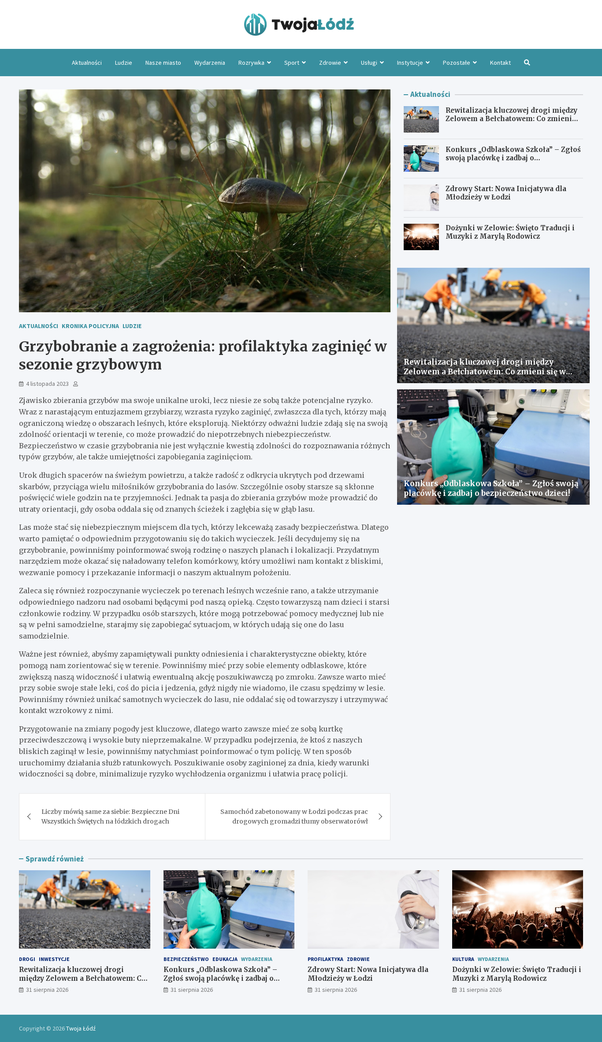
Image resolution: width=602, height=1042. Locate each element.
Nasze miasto (163, 63)
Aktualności (87, 63)
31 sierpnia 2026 (47, 990)
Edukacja (225, 959)
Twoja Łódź (81, 1028)
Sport (291, 63)
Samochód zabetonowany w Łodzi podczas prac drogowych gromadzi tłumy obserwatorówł (294, 816)
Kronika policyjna (90, 326)
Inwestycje (54, 959)
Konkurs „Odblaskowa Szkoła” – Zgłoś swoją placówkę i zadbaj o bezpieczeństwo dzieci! (513, 158)
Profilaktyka (325, 959)
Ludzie (123, 63)
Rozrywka (251, 63)
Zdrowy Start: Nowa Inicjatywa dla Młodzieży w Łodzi (506, 193)
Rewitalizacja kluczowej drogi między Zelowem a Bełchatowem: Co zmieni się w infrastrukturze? (511, 119)
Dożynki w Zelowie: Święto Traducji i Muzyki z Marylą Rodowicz (510, 232)
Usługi (369, 63)
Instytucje (410, 63)
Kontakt (500, 63)
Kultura (463, 959)
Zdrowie (330, 63)
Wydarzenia (209, 63)
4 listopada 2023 (47, 384)
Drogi (27, 959)
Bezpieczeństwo (186, 959)
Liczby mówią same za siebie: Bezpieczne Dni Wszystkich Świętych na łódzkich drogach (110, 816)
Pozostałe (456, 63)
